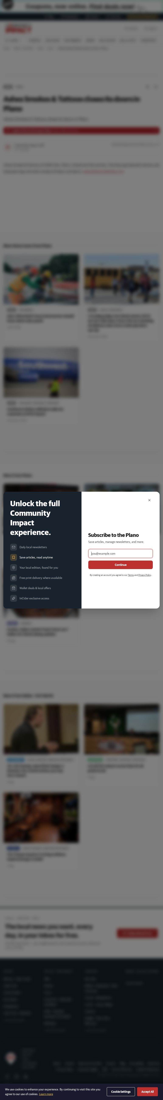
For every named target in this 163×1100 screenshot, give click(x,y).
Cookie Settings (121, 1091)
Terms (131, 575)
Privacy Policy (144, 575)
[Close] (149, 500)
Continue (120, 565)
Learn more (46, 1094)
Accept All (147, 1091)
